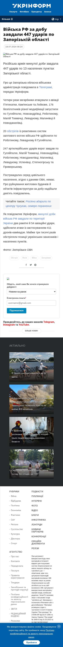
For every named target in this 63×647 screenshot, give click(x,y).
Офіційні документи (38, 542)
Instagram (9, 324)
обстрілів (13, 131)
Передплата (17, 566)
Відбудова (16, 501)
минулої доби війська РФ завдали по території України (29, 219)
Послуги (13, 11)
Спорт (14, 543)
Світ (13, 519)
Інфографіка (38, 520)
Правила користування (17, 576)
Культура (15, 534)
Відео (34, 510)
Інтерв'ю (36, 501)
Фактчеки (15, 515)
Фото (34, 505)
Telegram (48, 322)
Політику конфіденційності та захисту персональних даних (32, 633)
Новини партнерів (37, 530)
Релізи (35, 548)
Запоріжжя (46, 258)
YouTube (24, 324)
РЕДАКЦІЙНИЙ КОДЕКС (18, 614)
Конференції (38, 536)
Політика (15, 505)
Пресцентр (36, 11)
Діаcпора (15, 538)
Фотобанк (24, 11)
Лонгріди (36, 524)
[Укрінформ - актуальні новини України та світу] (31, 5)
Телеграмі (45, 87)
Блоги (35, 515)
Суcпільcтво (17, 529)
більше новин (31, 331)
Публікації (37, 496)
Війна (34, 258)
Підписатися (16, 310)
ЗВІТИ (14, 609)
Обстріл (14, 258)
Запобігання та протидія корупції (19, 588)
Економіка (16, 510)
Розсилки (15, 621)
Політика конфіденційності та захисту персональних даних (19, 599)
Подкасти (37, 491)
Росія (24, 258)
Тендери (15, 582)
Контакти (15, 561)
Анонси (47, 11)
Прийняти (31, 642)
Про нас (15, 556)
